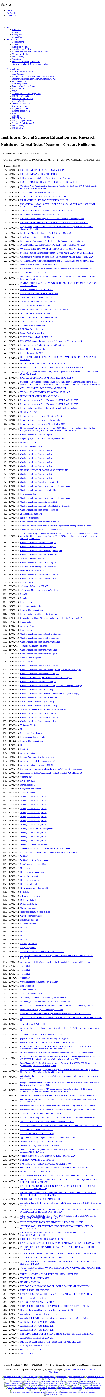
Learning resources (28, 943)
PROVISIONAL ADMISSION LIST (36, 1129)
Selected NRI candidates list (32, 558)
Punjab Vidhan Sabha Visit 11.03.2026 (37, 237)
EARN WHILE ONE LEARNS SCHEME (39, 293)
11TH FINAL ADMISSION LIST (35, 305)
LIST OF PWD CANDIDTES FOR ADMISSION (42, 170)
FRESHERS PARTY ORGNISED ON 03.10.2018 (42, 1239)
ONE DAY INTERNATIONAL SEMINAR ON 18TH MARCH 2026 (51, 249)
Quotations (16, 59)
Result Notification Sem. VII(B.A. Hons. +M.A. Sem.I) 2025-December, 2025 (54, 222)
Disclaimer (53, 1372)
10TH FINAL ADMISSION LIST (35, 313)
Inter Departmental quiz (30, 606)
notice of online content (30, 876)
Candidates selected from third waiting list (38, 562)
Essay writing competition (31, 610)
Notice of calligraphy (29, 884)
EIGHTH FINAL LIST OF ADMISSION (38, 317)
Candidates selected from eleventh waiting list (40, 482)
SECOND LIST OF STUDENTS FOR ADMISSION (44, 196)
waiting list (25, 966)
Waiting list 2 (26, 856)
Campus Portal (23, 123)
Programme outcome (29, 920)
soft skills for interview (30, 896)
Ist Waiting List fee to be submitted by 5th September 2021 (45, 1001)
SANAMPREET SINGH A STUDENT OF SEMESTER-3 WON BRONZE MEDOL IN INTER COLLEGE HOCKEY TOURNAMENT (59, 1210)
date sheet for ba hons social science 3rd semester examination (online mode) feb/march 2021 (60, 1106)
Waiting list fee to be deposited (33, 797)
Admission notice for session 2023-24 (36, 765)
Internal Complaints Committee (25, 86)
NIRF (14, 91)
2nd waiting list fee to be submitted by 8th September (43, 998)
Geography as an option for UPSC (35, 888)
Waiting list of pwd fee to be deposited (36, 828)
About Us (16, 29)
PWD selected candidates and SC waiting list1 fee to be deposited (48, 852)
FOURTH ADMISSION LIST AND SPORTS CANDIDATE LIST (50, 182)
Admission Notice (28, 626)
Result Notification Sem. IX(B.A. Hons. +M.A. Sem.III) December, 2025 (52, 218)
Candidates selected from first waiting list (38, 578)
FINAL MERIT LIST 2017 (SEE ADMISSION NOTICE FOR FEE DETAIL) (54, 1306)
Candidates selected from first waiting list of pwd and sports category (50, 693)
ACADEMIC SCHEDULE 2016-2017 (37, 1338)
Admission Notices (20, 47)
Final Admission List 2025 (31, 353)
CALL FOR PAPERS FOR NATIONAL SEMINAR (43, 388)
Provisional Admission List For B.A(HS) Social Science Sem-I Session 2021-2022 (55, 1013)
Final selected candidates (31, 733)
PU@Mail (11, 13)
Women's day (26, 777)
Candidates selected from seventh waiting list (39, 522)
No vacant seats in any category (34, 1298)
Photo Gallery (18, 56)
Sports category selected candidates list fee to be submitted (45, 848)
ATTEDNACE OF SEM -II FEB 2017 (37, 1326)
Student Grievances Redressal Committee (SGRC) (34, 79)
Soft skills (24, 892)
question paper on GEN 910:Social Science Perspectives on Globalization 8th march (56, 1053)
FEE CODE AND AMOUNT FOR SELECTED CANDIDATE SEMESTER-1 (55, 1286)
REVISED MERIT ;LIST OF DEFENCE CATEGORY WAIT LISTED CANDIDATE (58, 1176)
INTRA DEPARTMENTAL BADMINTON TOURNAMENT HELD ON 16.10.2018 (58, 1253)
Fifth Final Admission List (31, 329)
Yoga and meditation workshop (33, 646)
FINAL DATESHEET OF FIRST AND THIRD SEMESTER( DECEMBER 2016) (57, 1334)
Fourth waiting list (28, 990)
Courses (15, 32)
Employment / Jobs (20, 108)
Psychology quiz (27, 781)
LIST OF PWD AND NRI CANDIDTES (38, 174)
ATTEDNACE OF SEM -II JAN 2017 (37, 1330)
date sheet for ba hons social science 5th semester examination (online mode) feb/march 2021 (60, 1110)
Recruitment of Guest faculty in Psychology (39, 705)
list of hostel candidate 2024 (32, 570)
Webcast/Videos (19, 81)
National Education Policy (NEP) (26, 93)
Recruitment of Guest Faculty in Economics (39, 614)
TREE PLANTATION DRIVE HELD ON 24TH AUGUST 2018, (49, 1274)
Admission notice (27, 753)
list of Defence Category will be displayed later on (41, 1009)
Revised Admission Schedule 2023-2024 (37, 757)
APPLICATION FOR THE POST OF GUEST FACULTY (46, 210)
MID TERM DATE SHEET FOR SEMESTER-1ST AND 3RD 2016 (50, 1342)
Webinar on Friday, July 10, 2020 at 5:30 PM (39, 1145)
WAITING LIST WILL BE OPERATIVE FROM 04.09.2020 (47, 1121)
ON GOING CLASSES (30, 1350)
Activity (15, 44)
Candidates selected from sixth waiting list (38, 542)
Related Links (13, 39)
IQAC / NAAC (19, 88)
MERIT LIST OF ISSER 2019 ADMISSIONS (40, 1199)
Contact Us (17, 37)
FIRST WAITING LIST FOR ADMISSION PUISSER (44, 200)
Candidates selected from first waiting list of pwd (41, 550)
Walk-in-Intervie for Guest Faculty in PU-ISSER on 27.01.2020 (47, 1156)
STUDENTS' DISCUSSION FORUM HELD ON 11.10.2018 (47, 1257)
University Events (19, 84)
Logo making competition (31, 658)
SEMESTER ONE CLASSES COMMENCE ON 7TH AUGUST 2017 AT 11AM (56, 1294)
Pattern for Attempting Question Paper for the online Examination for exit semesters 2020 (58, 1117)
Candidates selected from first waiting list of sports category (46, 506)
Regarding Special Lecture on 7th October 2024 (41, 416)
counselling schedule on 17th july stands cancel (40, 1314)
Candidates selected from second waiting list (39, 574)
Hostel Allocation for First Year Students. (38, 1172)
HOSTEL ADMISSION (30, 1282)
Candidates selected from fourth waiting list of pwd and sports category (50, 669)
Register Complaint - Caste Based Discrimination (33, 76)
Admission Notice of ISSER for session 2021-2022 (42, 1034)
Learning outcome (28, 924)
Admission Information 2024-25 (34, 586)
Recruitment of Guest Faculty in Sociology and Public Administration (50, 408)
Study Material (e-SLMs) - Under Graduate (30, 64)
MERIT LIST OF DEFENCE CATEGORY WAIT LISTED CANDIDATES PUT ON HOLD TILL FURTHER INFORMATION (58, 1193)
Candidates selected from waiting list (36, 434)
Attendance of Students (22, 49)
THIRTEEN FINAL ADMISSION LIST (38, 297)
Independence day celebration (33, 737)
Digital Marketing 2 (28, 904)
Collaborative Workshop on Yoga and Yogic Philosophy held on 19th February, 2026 (56, 257)
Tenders (15, 116)
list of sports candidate (29, 518)
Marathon (24, 598)
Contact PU (12, 15)
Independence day (28, 494)
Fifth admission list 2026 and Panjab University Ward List (45, 178)
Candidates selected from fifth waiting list (38, 546)
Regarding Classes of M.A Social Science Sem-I (41, 530)
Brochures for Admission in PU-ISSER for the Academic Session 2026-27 (52, 241)
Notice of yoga (26, 868)
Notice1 (23, 939)
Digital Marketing (28, 900)
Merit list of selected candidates (33, 864)
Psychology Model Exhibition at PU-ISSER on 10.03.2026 (45, 233)
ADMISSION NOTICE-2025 (33, 273)
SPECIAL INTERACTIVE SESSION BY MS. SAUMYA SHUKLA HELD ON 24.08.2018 (61, 1243)
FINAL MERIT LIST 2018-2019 (34, 1290)
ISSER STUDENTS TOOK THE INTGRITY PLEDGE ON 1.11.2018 (51, 1222)
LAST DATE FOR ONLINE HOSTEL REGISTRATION (46, 1164)
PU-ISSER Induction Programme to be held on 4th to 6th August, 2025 (51, 341)
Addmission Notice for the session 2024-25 (39, 590)
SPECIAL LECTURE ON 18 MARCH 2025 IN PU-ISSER (46, 378)
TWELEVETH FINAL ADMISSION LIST (39, 301)
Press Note (25, 594)
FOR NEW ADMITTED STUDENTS (37, 1160)
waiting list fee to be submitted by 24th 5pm (39, 982)
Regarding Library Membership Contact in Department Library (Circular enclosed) (56, 526)
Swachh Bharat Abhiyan (22, 98)
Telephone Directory (21, 103)
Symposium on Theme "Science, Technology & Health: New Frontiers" (51, 618)
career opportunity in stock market (35, 912)
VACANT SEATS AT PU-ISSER (35, 1278)
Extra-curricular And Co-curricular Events (30, 52)
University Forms (19, 106)
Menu (9, 27)
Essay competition (28, 947)
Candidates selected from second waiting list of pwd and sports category (51, 685)
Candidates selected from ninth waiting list (38, 502)
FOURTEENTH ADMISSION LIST (36, 289)
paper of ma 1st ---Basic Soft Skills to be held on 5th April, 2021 (48, 1042)
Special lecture (26, 662)
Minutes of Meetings (21, 54)
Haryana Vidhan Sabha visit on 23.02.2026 (39, 265)
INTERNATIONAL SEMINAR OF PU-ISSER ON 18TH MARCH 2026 (52, 245)
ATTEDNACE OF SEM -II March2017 (37, 1322)
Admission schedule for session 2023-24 (37, 761)
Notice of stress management (32, 872)
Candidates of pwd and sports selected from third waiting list (46, 677)
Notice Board (18, 42)
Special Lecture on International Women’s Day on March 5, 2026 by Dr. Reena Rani (56, 253)
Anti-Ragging (18, 74)
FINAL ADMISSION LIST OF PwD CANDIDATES (44, 309)
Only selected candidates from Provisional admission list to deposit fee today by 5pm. (57, 1005)
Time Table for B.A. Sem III (32, 1024)
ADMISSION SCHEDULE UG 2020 (37, 1133)
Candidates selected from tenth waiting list (38, 490)
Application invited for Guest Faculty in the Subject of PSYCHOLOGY (51, 773)
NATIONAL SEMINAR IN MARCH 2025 (39, 396)
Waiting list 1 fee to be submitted (34, 860)
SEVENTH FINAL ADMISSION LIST (37, 321)
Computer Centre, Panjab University (82, 1370)
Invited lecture (26, 622)
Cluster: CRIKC (19, 101)
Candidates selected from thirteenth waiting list (40, 634)
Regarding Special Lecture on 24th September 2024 (42, 438)
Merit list (24, 749)
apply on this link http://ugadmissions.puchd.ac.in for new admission (49, 1137)
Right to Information (21, 111)
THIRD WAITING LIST (31, 994)
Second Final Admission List (32, 349)
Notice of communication (31, 880)
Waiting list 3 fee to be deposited (34, 844)
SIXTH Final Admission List (32, 325)
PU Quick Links (14, 69)
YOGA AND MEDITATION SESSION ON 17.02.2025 (45, 392)
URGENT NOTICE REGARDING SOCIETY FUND (44, 470)
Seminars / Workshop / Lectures (26, 61)
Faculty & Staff (18, 34)
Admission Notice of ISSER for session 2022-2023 (42, 951)
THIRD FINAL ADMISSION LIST (36, 337)
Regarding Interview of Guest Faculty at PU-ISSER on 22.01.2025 (49, 400)
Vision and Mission (28, 725)
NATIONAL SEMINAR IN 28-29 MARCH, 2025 (42, 363)
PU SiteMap (17, 128)
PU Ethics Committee (21, 96)
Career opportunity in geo (31, 916)
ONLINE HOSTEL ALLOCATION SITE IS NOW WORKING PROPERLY (54, 1168)
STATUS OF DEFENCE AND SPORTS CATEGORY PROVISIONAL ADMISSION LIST (61, 1125)
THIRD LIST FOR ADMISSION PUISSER (39, 192)
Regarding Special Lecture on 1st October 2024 (40, 420)
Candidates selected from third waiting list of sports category (46, 486)
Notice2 (23, 935)
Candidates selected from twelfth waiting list (39, 638)
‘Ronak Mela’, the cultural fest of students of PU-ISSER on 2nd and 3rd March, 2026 (57, 261)
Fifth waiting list (27, 986)
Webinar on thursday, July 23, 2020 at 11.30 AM (41, 1141)
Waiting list (25, 978)
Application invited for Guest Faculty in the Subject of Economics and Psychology (55, 962)
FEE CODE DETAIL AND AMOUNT (37, 1302)
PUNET (20, 118)
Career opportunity (28, 908)
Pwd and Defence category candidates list (38, 566)
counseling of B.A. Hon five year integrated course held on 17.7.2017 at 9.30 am (55, 1318)
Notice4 (23, 928)
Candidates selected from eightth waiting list (39, 510)
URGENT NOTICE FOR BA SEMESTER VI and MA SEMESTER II (51, 367)
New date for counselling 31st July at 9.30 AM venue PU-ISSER (48, 1310)
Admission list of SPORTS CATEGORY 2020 (40, 1113)
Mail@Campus (23, 121)
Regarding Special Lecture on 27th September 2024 (42, 424)
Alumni (15, 113)
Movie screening (27, 785)
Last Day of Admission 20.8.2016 (34, 1346)
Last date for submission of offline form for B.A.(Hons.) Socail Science (51, 769)
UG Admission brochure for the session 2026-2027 (42, 214)
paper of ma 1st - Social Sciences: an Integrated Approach (45, 1038)
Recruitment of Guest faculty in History (37, 701)
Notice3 (23, 932)
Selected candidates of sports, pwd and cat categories (43, 709)
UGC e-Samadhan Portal (23, 71)
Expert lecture (26, 602)
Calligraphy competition (30, 789)
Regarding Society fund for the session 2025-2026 (42, 345)
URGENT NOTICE (29, 412)
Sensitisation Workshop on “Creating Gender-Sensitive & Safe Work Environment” (56, 269)
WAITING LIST (27, 1354)
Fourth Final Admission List (32, 333)
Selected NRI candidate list (32, 446)
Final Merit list (26, 582)
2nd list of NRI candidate (31, 514)
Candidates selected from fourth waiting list (39, 554)
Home (9, 10)
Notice (23, 729)
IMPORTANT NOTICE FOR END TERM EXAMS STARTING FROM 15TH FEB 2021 (60, 1095)
